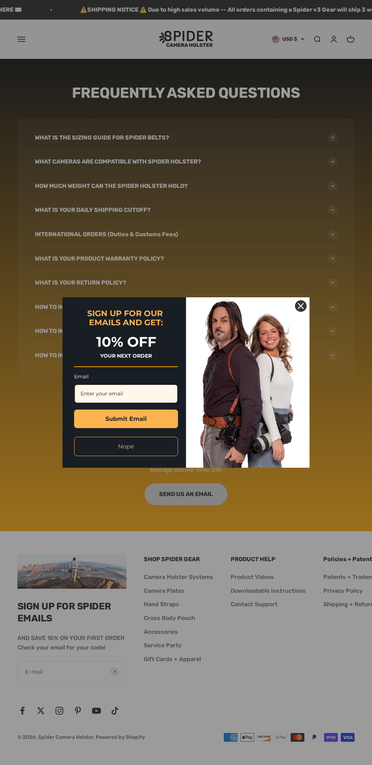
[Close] (301, 306)
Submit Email (126, 418)
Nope (126, 446)
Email (81, 376)
